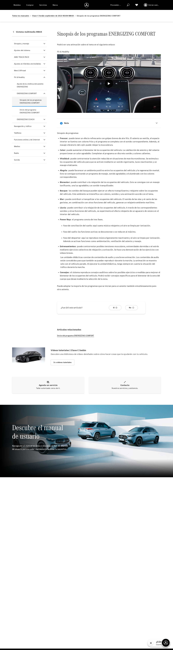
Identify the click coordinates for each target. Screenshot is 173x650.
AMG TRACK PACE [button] (21, 57)
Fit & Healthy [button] (19, 77)
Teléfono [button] (17, 133)
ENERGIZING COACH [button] (25, 119)
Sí (114, 307)
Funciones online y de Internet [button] (27, 139)
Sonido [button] (17, 160)
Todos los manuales (20, 16)
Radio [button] (16, 153)
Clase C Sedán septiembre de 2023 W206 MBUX (53, 16)
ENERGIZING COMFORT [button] (27, 93)
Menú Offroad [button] (20, 70)
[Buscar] (128, 5)
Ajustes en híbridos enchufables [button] (27, 64)
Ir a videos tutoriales (63, 362)
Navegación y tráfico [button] (22, 126)
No (130, 307)
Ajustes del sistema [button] (22, 50)
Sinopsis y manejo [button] (21, 43)
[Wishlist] (137, 5)
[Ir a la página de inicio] (86, 5)
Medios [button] (17, 146)
